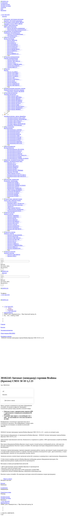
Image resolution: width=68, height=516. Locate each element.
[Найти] (2, 269)
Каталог (3, 483)
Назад (10, 308)
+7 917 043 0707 (5, 14)
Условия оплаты (5, 497)
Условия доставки (6, 498)
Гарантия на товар (6, 492)
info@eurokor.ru (8, 312)
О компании (4, 488)
